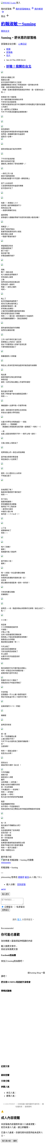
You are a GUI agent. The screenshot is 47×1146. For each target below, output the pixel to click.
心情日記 (22, 44)
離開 (15, 1141)
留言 (27, 877)
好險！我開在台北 (18, 66)
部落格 (9, 52)
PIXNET (12, 1104)
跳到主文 (5, 31)
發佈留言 (5, 910)
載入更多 (5, 894)
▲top (3, 889)
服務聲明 (28, 1107)
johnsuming (6, 862)
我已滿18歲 (6, 1141)
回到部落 (21, 884)
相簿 (8, 49)
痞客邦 (21, 877)
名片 (8, 55)
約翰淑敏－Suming (18, 23)
